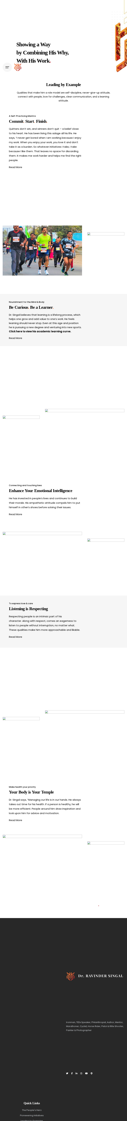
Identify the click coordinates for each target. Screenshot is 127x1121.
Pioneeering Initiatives (32, 1115)
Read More (15, 167)
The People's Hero (32, 1110)
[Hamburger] (7, 67)
